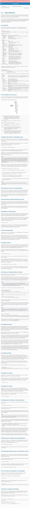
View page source (26, 7)
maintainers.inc (21, 283)
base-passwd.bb (21, 310)
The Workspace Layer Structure (15, 150)
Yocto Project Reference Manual (17, 6)
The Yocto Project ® (15, 3)
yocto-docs (14, 503)
